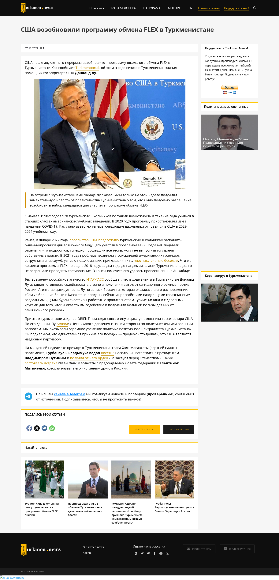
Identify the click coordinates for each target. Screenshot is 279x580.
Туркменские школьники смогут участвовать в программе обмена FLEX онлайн (42, 509)
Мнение (174, 8)
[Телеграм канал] (141, 552)
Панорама (151, 8)
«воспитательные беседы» (156, 260)
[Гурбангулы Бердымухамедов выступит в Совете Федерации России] (174, 497)
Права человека (123, 8)
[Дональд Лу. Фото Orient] (109, 187)
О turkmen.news (93, 547)
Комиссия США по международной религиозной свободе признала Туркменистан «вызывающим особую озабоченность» (127, 513)
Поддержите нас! (236, 8)
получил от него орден (89, 358)
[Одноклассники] (135, 552)
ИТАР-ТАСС (95, 279)
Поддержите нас (239, 549)
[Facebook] (154, 552)
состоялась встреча (41, 363)
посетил (107, 353)
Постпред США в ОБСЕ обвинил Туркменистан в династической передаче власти (85, 509)
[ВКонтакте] (147, 552)
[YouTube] (160, 552)
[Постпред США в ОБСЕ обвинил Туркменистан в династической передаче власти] (87, 497)
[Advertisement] (228, 210)
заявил (62, 323)
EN (190, 8)
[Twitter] (166, 552)
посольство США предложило (94, 240)
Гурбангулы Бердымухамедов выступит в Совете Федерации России (174, 507)
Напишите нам (201, 549)
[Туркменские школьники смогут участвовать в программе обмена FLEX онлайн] (44, 497)
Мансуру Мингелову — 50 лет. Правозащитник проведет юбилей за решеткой (226, 142)
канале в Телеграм (69, 394)
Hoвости (95, 8)
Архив (87, 553)
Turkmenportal (87, 67)
